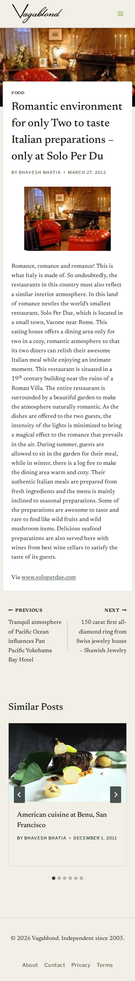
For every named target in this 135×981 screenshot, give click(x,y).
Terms (105, 965)
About (30, 965)
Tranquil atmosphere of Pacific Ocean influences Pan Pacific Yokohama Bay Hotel (35, 635)
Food (17, 93)
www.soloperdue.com (48, 578)
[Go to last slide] (19, 794)
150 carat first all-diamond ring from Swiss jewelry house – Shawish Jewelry (101, 631)
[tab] (53, 878)
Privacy (80, 965)
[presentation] (67, 762)
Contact (54, 965)
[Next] (115, 794)
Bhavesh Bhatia (40, 172)
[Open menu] (120, 13)
